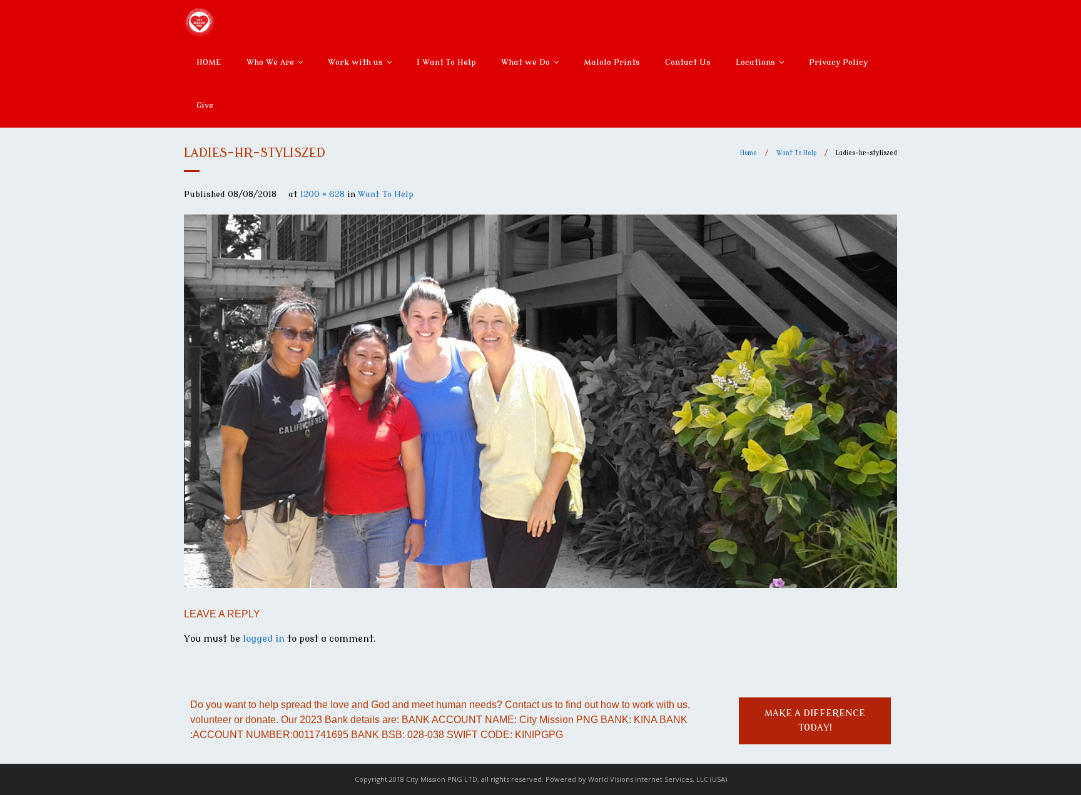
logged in (264, 639)
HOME (208, 62)
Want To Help (796, 152)
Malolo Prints (612, 62)
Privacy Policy (838, 62)
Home (748, 152)
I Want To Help (446, 62)
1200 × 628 (322, 194)
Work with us (355, 62)
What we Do (525, 62)
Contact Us (688, 62)
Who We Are (270, 62)
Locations (755, 62)
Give (204, 105)
